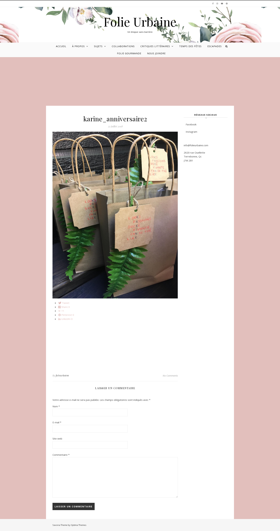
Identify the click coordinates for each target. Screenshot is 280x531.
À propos (78, 46)
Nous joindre (156, 53)
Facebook (191, 124)
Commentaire (61, 454)
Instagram (191, 131)
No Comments (170, 375)
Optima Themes (78, 525)
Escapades (214, 46)
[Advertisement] (140, 81)
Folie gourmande (129, 53)
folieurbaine (62, 375)
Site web (57, 438)
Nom (56, 406)
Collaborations (123, 46)
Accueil (61, 46)
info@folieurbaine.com (196, 145)
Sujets (98, 46)
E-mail (56, 422)
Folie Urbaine (140, 22)
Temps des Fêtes (190, 46)
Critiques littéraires (155, 46)
